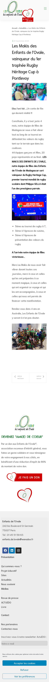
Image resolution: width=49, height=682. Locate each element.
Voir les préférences (24, 676)
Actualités (6, 579)
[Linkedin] (12, 550)
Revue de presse (9, 597)
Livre (3, 606)
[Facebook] (5, 550)
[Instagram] (18, 550)
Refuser (24, 669)
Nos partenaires (9, 624)
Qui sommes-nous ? (11, 566)
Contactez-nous (9, 628)
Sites (3, 575)
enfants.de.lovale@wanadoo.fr (17, 539)
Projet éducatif (9, 570)
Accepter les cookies (24, 663)
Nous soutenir (8, 584)
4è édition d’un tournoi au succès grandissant (20, 377)
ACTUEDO (6, 602)
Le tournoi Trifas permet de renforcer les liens (38, 377)
